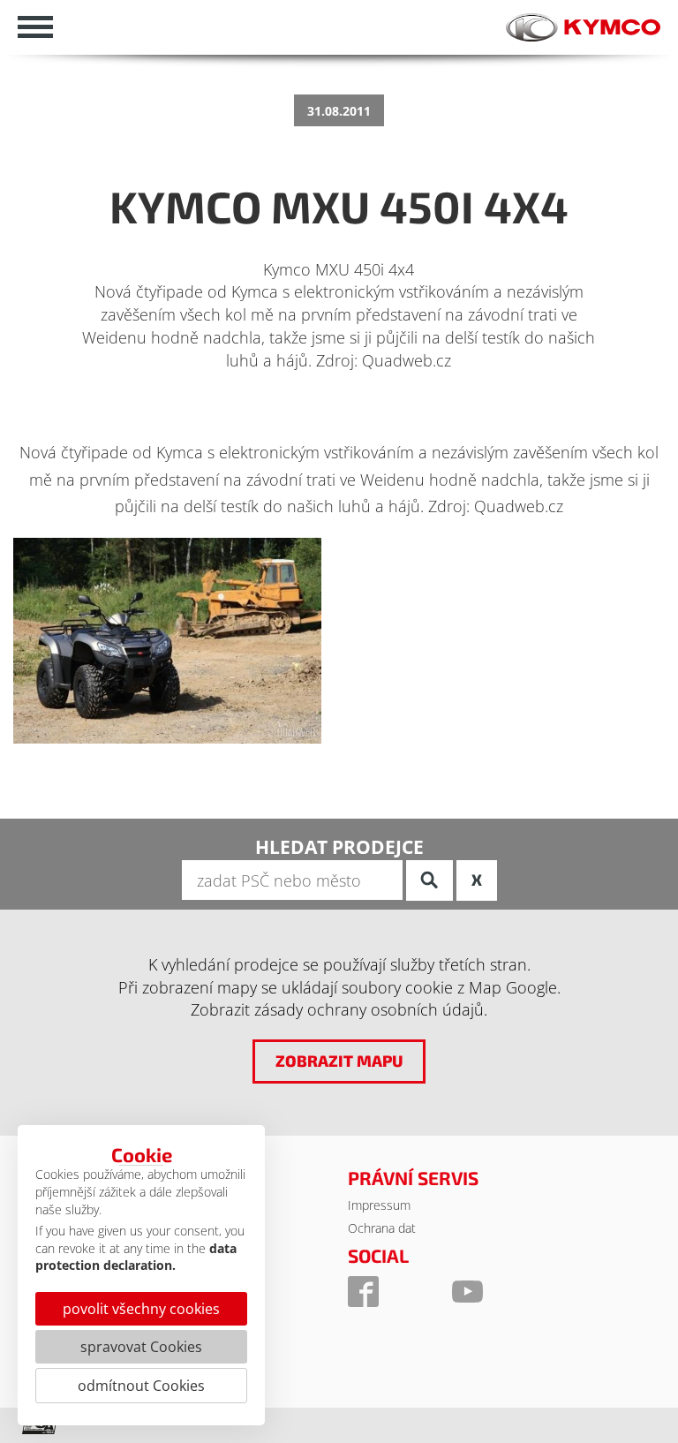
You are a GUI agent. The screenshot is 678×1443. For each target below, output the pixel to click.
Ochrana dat (382, 1228)
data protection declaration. (136, 1257)
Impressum (379, 1205)
